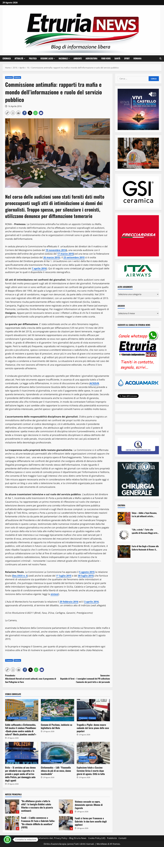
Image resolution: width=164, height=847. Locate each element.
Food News (106, 58)
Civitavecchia (13, 718)
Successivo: (85, 678)
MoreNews (102, 844)
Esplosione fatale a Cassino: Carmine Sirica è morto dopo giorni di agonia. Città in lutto (91, 771)
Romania (137, 58)
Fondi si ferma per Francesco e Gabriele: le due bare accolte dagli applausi (66, 823)
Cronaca (7, 58)
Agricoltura (91, 58)
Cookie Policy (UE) (96, 838)
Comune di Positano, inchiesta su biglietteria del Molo (56, 726)
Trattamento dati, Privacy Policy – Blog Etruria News (61, 838)
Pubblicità (112, 838)
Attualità (19, 58)
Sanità (117, 58)
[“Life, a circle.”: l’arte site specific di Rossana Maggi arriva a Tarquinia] (124, 535)
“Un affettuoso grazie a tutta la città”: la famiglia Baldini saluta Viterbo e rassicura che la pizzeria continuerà (12, 806)
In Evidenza (83, 761)
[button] (160, 58)
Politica (33, 58)
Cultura (121, 505)
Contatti (122, 838)
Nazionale (63, 58)
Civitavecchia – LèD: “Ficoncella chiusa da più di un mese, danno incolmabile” (56, 771)
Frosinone (83, 718)
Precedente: (30, 678)
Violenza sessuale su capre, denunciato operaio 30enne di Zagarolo (66, 806)
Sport (127, 58)
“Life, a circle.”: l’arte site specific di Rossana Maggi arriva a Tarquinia (145, 531)
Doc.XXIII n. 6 (19, 575)
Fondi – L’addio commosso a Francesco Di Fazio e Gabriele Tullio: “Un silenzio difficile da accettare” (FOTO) (12, 823)
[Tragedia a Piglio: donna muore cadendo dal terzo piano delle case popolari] (93, 710)
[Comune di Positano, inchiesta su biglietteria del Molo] (57, 710)
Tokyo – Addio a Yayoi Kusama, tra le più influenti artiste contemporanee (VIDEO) (144, 514)
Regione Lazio (46, 58)
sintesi (54, 594)
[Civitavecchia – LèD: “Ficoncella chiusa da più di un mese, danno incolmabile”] (57, 753)
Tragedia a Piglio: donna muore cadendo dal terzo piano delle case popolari (93, 728)
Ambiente (78, 58)
